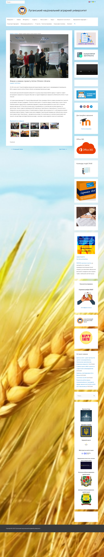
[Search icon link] (75, 24)
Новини (12, 83)
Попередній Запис (17, 149)
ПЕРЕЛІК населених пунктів (83, 280)
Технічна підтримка (86, 146)
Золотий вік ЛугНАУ (81, 395)
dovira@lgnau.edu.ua (86, 325)
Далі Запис (63, 149)
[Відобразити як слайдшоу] (17, 121)
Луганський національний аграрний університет (57, 10)
